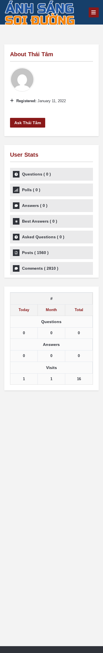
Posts (35, 252)
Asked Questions (43, 237)
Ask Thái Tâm (27, 122)
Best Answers (39, 221)
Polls (31, 190)
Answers (34, 205)
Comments (40, 268)
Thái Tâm (40, 54)
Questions (36, 174)
